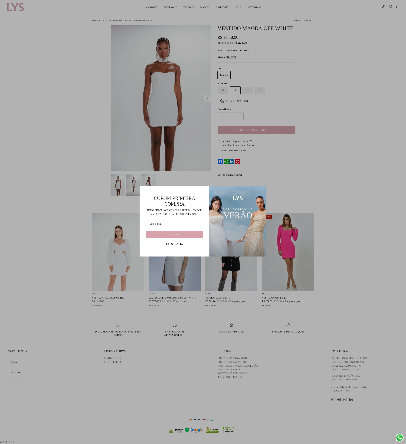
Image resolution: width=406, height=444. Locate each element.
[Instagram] (167, 244)
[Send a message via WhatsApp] (399, 437)
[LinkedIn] (181, 244)
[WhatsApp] (177, 244)
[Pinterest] (172, 244)
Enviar (174, 235)
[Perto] (262, 189)
